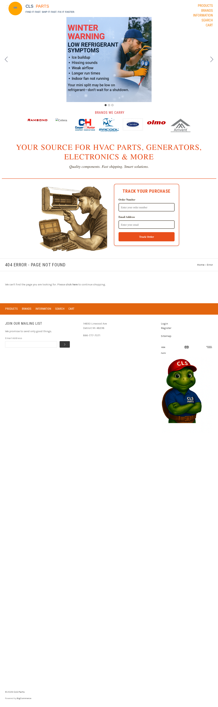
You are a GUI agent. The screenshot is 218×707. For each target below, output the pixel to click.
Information (203, 15)
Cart (209, 25)
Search (207, 20)
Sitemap (166, 336)
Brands (207, 11)
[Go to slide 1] (106, 105)
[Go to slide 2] (211, 59)
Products (205, 6)
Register (166, 328)
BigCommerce (24, 698)
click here (72, 284)
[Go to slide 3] (6, 59)
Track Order (146, 237)
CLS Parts (19, 692)
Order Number (127, 199)
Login (164, 323)
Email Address (127, 217)
